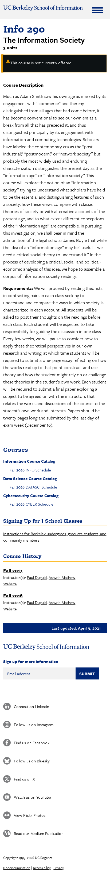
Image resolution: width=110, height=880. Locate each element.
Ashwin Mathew (62, 577)
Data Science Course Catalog (30, 478)
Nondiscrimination (16, 867)
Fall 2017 (12, 570)
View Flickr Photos (29, 815)
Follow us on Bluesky (32, 761)
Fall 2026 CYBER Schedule (31, 504)
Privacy (58, 867)
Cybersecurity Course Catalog (30, 495)
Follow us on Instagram (33, 724)
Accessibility (42, 867)
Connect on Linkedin (31, 706)
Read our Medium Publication (39, 833)
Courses (15, 449)
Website (10, 584)
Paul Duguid (37, 577)
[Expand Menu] (97, 10)
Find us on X (24, 779)
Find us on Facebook (31, 743)
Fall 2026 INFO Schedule (30, 470)
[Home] (42, 8)
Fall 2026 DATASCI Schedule (33, 487)
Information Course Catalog (29, 461)
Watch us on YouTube (32, 797)
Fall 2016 (13, 595)
